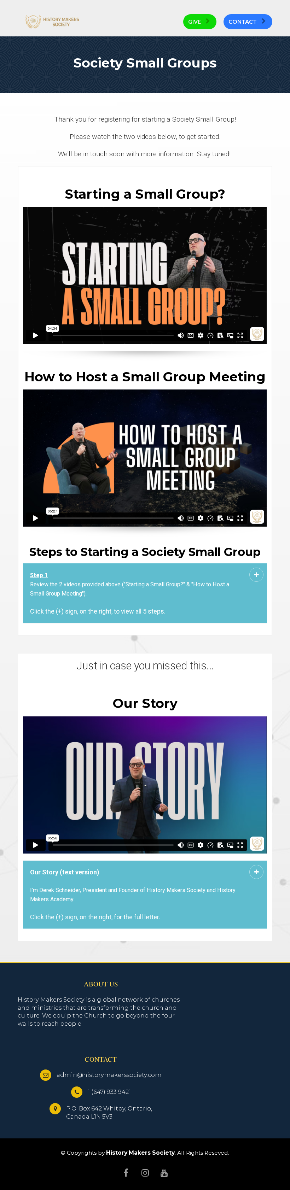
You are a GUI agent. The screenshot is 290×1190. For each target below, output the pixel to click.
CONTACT (242, 21)
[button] (256, 575)
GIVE (194, 21)
